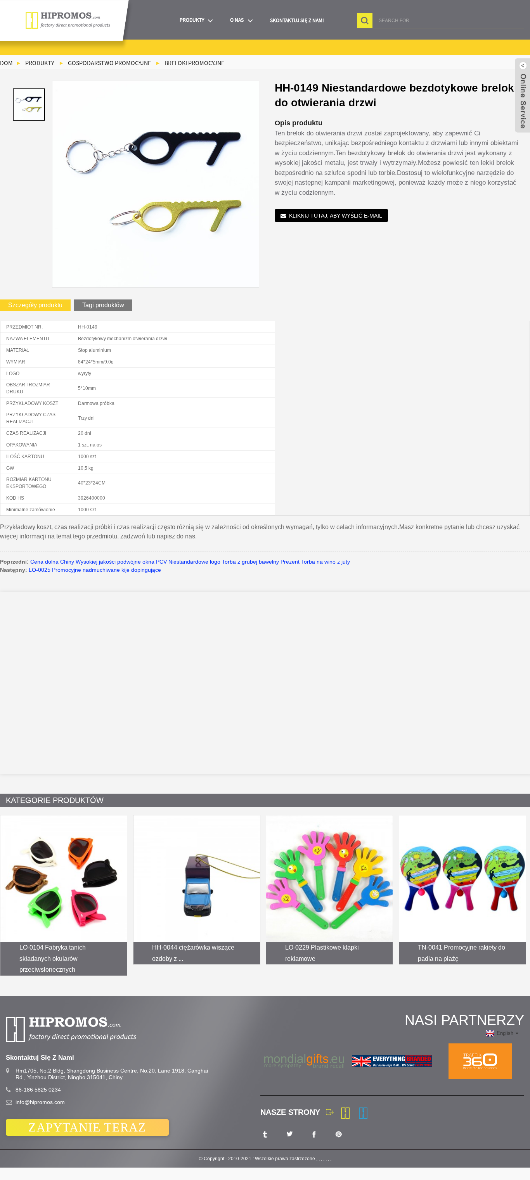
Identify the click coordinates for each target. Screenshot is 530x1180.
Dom (6, 63)
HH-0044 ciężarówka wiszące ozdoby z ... (193, 953)
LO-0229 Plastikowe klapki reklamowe (322, 953)
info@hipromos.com (40, 1102)
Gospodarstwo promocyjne (109, 63)
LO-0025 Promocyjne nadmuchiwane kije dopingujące (95, 570)
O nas (237, 20)
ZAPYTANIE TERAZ (87, 1127)
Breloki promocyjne (194, 63)
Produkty (192, 20)
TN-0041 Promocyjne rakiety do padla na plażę (461, 953)
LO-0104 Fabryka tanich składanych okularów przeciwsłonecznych (52, 958)
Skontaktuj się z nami (297, 20)
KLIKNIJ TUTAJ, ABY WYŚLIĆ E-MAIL (335, 216)
